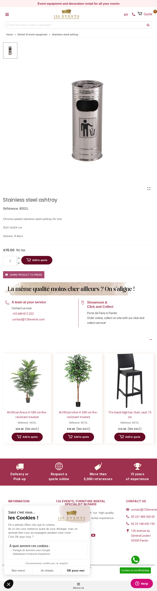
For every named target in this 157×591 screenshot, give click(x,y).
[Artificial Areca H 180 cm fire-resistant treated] (27, 380)
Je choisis (47, 570)
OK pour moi (75, 570)
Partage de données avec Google (31, 550)
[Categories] (7, 14)
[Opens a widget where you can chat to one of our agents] (141, 584)
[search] (148, 25)
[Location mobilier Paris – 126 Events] (66, 14)
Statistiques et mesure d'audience (31, 554)
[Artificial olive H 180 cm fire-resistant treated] (78, 380)
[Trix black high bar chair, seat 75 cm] (130, 380)
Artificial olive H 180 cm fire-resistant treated (78, 414)
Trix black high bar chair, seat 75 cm (129, 414)
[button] (8, 584)
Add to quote (39, 260)
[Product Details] (78, 339)
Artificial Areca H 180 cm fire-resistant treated (27, 414)
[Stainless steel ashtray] (149, 189)
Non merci (18, 570)
